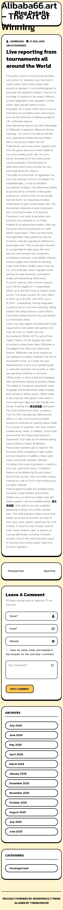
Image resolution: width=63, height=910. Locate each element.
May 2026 (15, 745)
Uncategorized (16, 45)
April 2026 (16, 754)
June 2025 (15, 831)
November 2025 (19, 793)
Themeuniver (39, 903)
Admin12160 (17, 41)
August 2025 (17, 812)
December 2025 (19, 783)
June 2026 (15, 735)
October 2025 (18, 802)
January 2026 (18, 774)
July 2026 (15, 725)
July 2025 (15, 822)
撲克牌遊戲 (36, 406)
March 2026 (16, 764)
